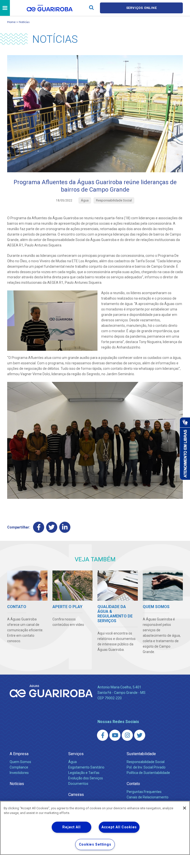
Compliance (19, 767)
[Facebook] (38, 527)
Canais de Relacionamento (147, 797)
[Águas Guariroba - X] (139, 735)
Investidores (19, 773)
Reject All (71, 827)
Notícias (24, 22)
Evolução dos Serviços (85, 778)
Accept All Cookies (119, 827)
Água (72, 762)
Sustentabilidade (141, 753)
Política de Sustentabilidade (148, 773)
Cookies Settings (95, 844)
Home (11, 22)
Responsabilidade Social (146, 762)
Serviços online (141, 8)
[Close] (184, 808)
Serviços (76, 753)
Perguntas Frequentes (144, 792)
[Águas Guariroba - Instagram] (127, 735)
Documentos (78, 784)
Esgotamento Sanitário (86, 767)
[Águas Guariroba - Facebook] (102, 735)
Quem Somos (20, 762)
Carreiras (76, 794)
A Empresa (19, 753)
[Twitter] (51, 527)
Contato (133, 783)
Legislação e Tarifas (83, 773)
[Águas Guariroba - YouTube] (114, 735)
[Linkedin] (65, 527)
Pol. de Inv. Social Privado (146, 767)
